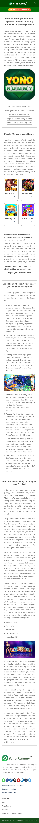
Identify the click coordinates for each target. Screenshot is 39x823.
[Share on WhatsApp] (3, 780)
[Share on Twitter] (11, 780)
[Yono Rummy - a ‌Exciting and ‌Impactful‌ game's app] (19, 3)
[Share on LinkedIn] (22, 780)
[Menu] (35, 3)
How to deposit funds (9, 789)
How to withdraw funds (10, 793)
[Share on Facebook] (7, 780)
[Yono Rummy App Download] (19, 382)
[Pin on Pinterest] (18, 780)
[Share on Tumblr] (26, 780)
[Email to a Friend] (14, 780)
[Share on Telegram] (29, 780)
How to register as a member (12, 785)
